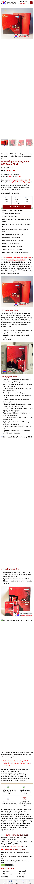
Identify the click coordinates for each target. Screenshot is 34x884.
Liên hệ (5, 876)
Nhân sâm (13, 154)
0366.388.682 (24, 3)
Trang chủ (4, 154)
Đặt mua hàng (7, 874)
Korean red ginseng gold (24, 182)
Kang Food (13, 182)
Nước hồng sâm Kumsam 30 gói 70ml (15, 761)
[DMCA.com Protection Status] (6, 865)
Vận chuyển (23, 871)
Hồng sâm (22, 154)
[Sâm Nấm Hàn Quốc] (8, 2)
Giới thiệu (6, 871)
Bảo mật (21, 876)
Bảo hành (22, 874)
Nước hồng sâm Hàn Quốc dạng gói (19, 180)
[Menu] (31, 2)
